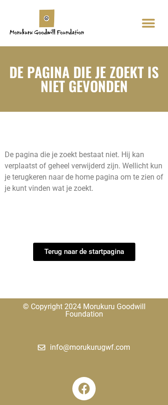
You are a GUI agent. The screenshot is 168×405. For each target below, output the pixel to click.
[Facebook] (84, 388)
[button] (148, 23)
